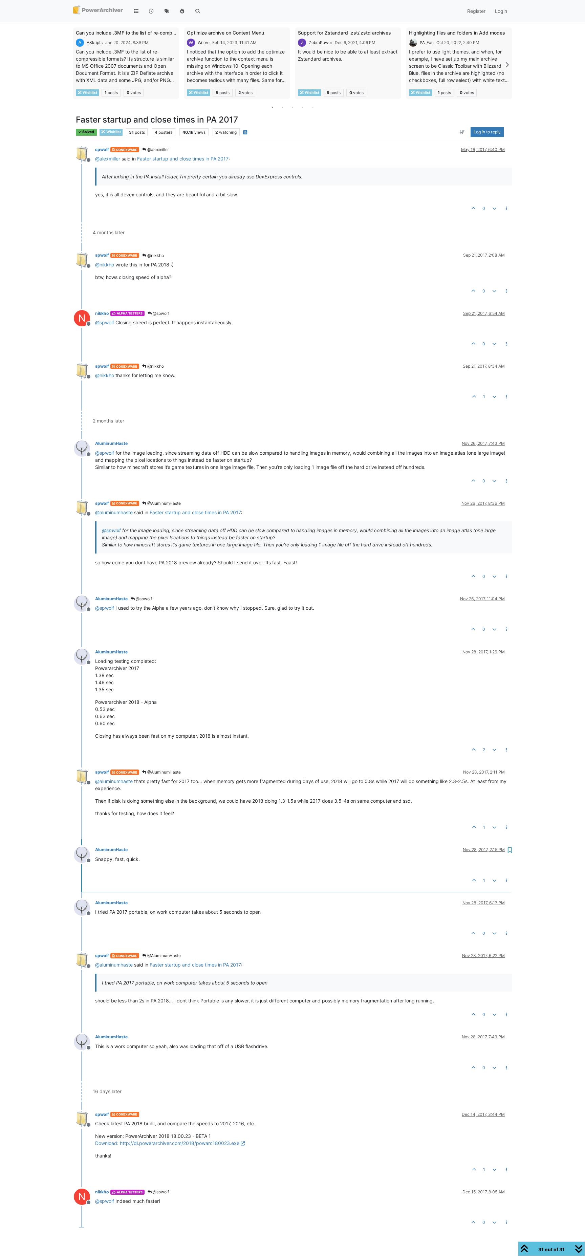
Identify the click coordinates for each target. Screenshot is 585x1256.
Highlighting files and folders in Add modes (457, 33)
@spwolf (160, 313)
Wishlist (89, 92)
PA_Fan (427, 42)
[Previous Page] (78, 65)
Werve (204, 42)
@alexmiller (157, 149)
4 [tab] (302, 107)
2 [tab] (282, 107)
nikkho (102, 313)
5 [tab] (312, 107)
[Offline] (84, 154)
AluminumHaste (111, 443)
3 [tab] (292, 107)
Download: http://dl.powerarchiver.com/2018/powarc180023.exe (167, 1143)
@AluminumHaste (163, 503)
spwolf (102, 149)
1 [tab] (272, 107)
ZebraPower (320, 42)
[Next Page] (507, 65)
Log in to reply (487, 132)
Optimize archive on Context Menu (225, 33)
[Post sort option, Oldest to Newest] (462, 132)
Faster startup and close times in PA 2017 (183, 158)
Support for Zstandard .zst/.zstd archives (344, 33)
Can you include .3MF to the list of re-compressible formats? (143, 33)
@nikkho (155, 255)
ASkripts (95, 42)
